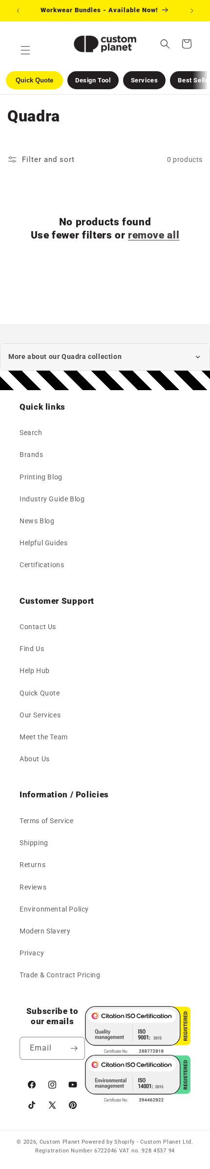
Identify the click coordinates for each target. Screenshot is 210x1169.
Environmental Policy (54, 909)
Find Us (32, 649)
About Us (35, 759)
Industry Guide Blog (52, 499)
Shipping (34, 843)
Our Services (40, 715)
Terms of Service (47, 821)
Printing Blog (41, 477)
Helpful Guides (43, 543)
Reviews (33, 887)
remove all (153, 235)
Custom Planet (60, 1142)
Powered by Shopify (108, 1142)
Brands (31, 454)
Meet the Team (44, 737)
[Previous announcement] (18, 10)
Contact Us (38, 627)
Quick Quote (40, 693)
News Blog (37, 521)
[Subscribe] (73, 1048)
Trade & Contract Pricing (60, 975)
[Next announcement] (192, 10)
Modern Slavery (45, 931)
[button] (165, 44)
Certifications (42, 565)
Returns (32, 865)
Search (31, 432)
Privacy (32, 953)
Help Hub (35, 670)
